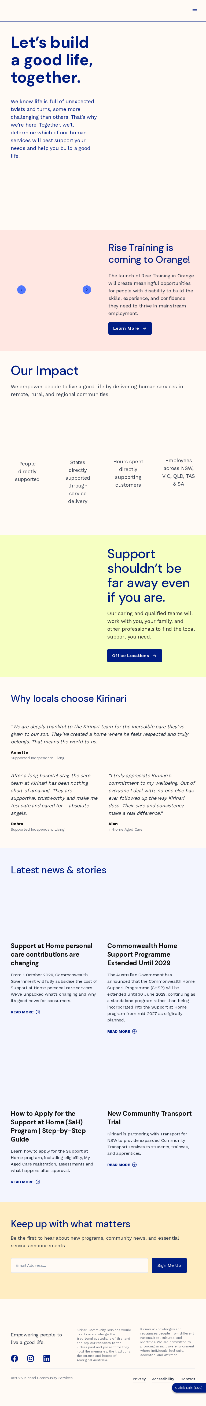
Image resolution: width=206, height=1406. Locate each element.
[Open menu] (195, 10)
